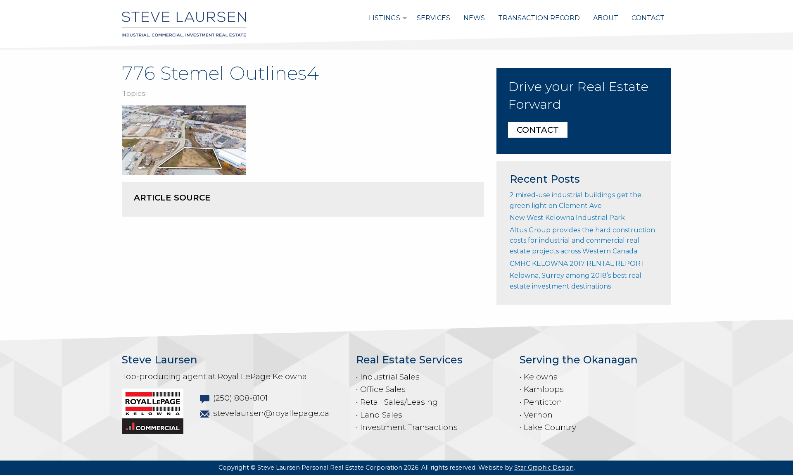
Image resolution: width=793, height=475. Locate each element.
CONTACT (538, 130)
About (605, 18)
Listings (384, 18)
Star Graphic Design (544, 467)
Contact (648, 18)
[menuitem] (386, 18)
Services (433, 18)
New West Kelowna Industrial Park (567, 218)
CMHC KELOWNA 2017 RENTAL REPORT (577, 263)
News (474, 18)
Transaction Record (539, 18)
